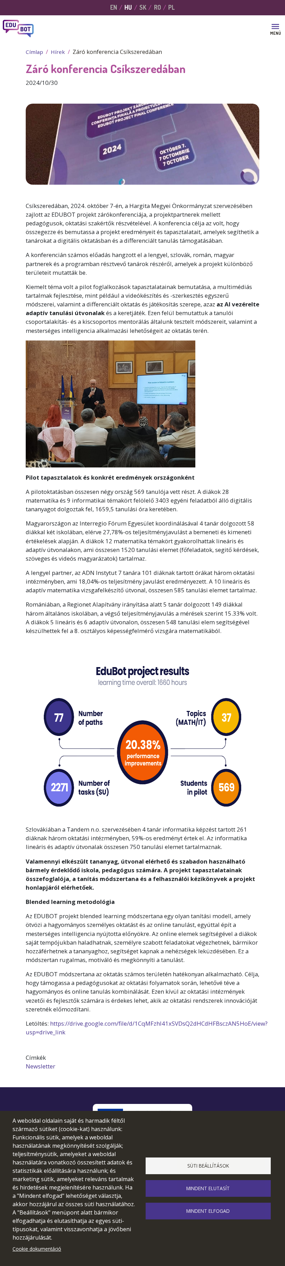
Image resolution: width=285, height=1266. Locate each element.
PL (171, 7)
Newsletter (40, 1066)
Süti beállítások (208, 1165)
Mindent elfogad (208, 1211)
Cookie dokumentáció (37, 1248)
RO (157, 7)
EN (113, 7)
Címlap (34, 51)
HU (128, 7)
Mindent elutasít (208, 1188)
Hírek (58, 51)
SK (142, 7)
